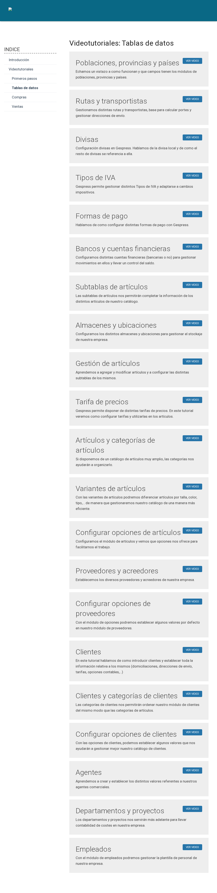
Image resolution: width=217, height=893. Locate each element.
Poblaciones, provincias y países (127, 63)
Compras (19, 97)
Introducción (19, 60)
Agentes (89, 772)
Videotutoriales (21, 69)
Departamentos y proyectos (120, 810)
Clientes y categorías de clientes (127, 695)
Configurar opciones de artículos (128, 532)
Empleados (93, 849)
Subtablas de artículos (112, 287)
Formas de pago (102, 216)
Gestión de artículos (108, 363)
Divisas (87, 139)
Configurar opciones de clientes (126, 734)
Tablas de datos (25, 88)
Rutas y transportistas (111, 101)
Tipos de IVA (95, 177)
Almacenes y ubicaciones (116, 325)
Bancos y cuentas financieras (123, 248)
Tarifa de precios (102, 402)
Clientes (88, 652)
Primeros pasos (24, 78)
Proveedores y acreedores (117, 571)
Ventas (17, 106)
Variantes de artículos (111, 488)
